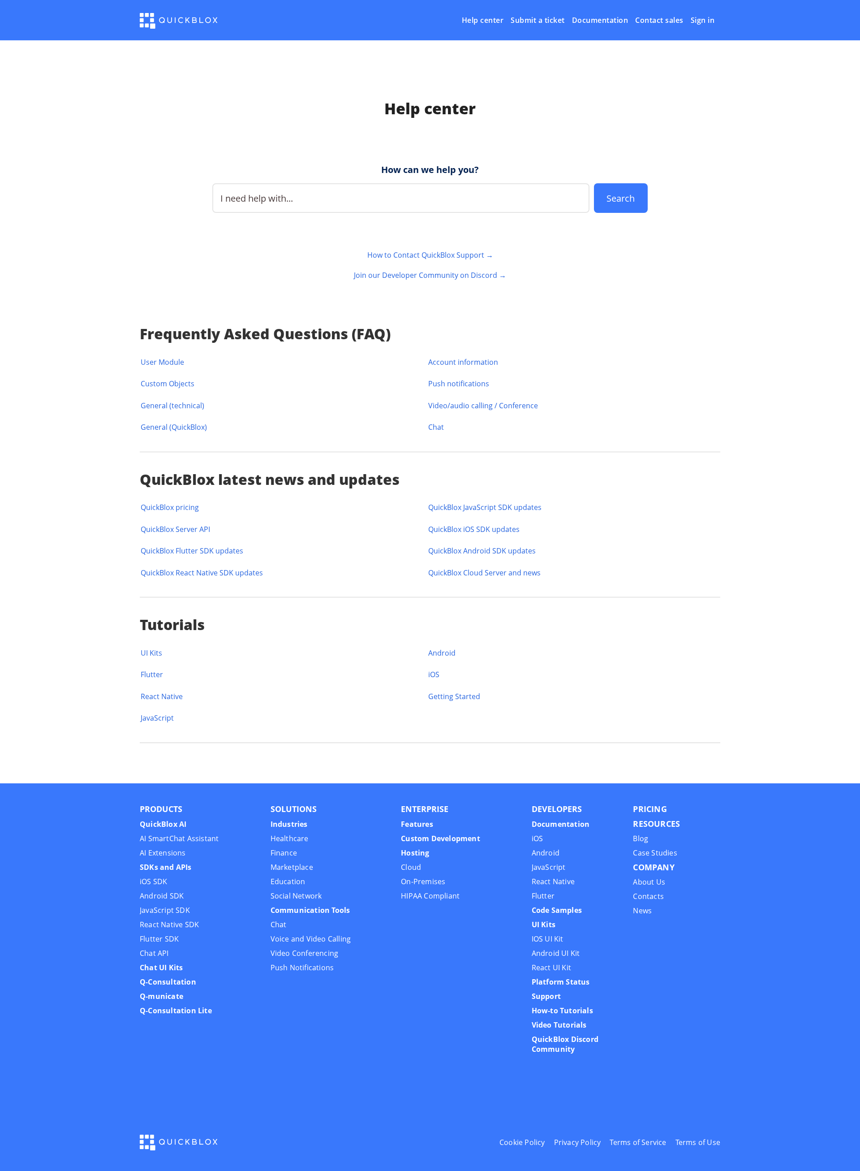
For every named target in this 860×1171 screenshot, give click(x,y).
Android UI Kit (556, 953)
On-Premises (423, 881)
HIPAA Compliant (430, 896)
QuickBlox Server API (175, 529)
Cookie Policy (522, 1142)
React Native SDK (169, 924)
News (642, 911)
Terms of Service (638, 1142)
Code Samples (557, 910)
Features (417, 824)
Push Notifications (302, 967)
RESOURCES (656, 823)
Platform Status (561, 982)
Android (442, 653)
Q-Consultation (168, 982)
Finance (284, 853)
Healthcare (290, 838)
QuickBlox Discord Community (565, 1044)
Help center (483, 20)
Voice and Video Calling (311, 939)
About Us (649, 882)
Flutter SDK (159, 939)
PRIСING (649, 809)
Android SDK (162, 896)
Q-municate (161, 996)
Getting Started (454, 696)
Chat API (154, 953)
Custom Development (440, 838)
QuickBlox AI (163, 824)
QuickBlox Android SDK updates (482, 551)
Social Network (296, 896)
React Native (162, 696)
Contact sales (659, 20)
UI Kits (151, 653)
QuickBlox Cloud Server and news (484, 573)
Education (288, 881)
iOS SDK (153, 881)
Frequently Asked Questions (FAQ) (265, 333)
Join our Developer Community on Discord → (430, 275)
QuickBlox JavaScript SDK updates (485, 507)
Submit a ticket (538, 20)
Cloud (411, 867)
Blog (640, 838)
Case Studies (655, 853)
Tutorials (172, 624)
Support (546, 996)
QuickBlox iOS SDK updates (474, 529)
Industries (289, 824)
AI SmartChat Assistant (179, 838)
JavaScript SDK (165, 910)
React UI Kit (551, 967)
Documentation (600, 20)
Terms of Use (697, 1142)
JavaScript (157, 718)
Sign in (703, 20)
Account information (463, 362)
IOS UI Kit (547, 939)
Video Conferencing (305, 953)
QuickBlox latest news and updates (270, 479)
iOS (433, 674)
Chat (436, 427)
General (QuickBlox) (174, 427)
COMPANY (653, 867)
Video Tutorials (559, 1025)
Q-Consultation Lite (176, 1010)
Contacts (648, 896)
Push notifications (458, 384)
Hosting (415, 853)
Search (620, 198)
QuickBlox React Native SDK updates (202, 573)
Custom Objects (167, 384)
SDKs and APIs (166, 867)
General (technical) (172, 405)
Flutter (152, 674)
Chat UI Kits (161, 967)
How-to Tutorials (562, 1010)
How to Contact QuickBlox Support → (430, 255)
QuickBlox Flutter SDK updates (192, 551)
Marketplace (292, 867)
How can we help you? (430, 170)
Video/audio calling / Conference (483, 405)
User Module (162, 362)
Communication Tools (310, 910)
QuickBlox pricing (170, 507)
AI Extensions (163, 853)
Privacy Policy (577, 1142)
